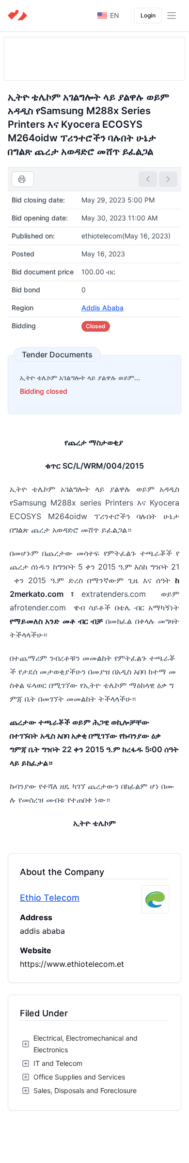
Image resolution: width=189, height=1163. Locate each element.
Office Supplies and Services (79, 1077)
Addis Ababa (102, 307)
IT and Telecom (57, 1063)
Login (148, 15)
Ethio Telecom (49, 898)
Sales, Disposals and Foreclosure (85, 1090)
